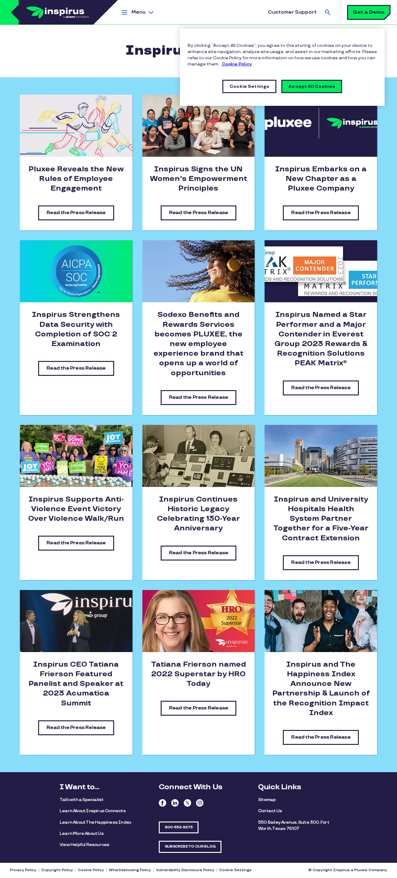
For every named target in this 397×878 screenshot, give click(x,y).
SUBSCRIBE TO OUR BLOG (190, 846)
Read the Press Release (76, 213)
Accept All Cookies (311, 86)
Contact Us (270, 810)
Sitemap (266, 799)
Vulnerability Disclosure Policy (185, 870)
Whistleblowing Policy (130, 870)
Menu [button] (138, 12)
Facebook (162, 803)
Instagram (199, 803)
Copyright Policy (57, 870)
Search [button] (327, 12)
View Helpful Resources (84, 844)
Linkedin (175, 803)
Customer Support (292, 12)
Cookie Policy (91, 870)
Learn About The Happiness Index (95, 822)
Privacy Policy (23, 870)
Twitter (187, 803)
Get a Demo (369, 12)
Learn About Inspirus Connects (93, 810)
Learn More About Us (82, 833)
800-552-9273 (179, 827)
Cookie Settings (235, 870)
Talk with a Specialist (81, 799)
